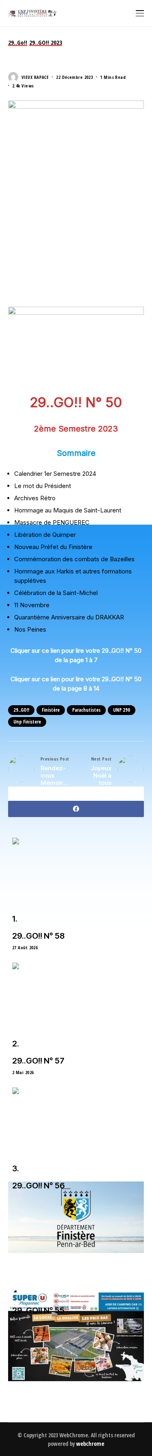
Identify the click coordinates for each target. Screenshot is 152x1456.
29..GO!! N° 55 (38, 1310)
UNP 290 (121, 709)
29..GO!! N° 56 (38, 1185)
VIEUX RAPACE (35, 77)
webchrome (90, 1443)
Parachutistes (86, 709)
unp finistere (27, 721)
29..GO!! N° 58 (38, 936)
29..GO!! (21, 709)
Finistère (51, 709)
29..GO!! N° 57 (38, 1061)
